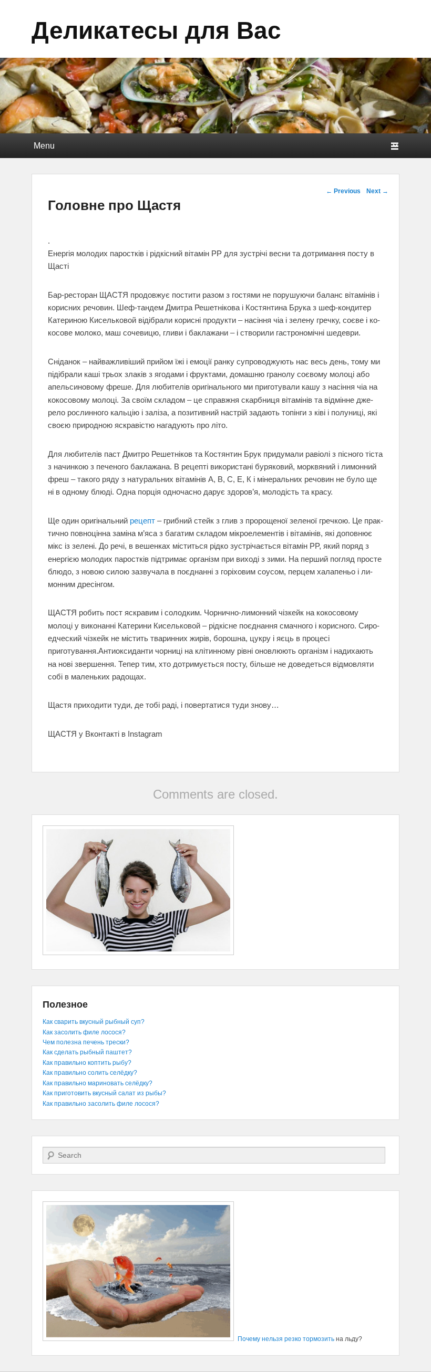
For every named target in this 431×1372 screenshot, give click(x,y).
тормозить (318, 1339)
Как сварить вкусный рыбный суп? (94, 1021)
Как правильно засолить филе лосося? (101, 1103)
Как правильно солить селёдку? (90, 1072)
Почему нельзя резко (269, 1339)
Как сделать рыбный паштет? (87, 1052)
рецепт (142, 520)
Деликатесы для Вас (156, 29)
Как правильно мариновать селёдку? (97, 1083)
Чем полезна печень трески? (86, 1042)
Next (377, 191)
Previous (343, 191)
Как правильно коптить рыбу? (87, 1062)
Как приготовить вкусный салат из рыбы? (104, 1093)
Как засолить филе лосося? (84, 1032)
